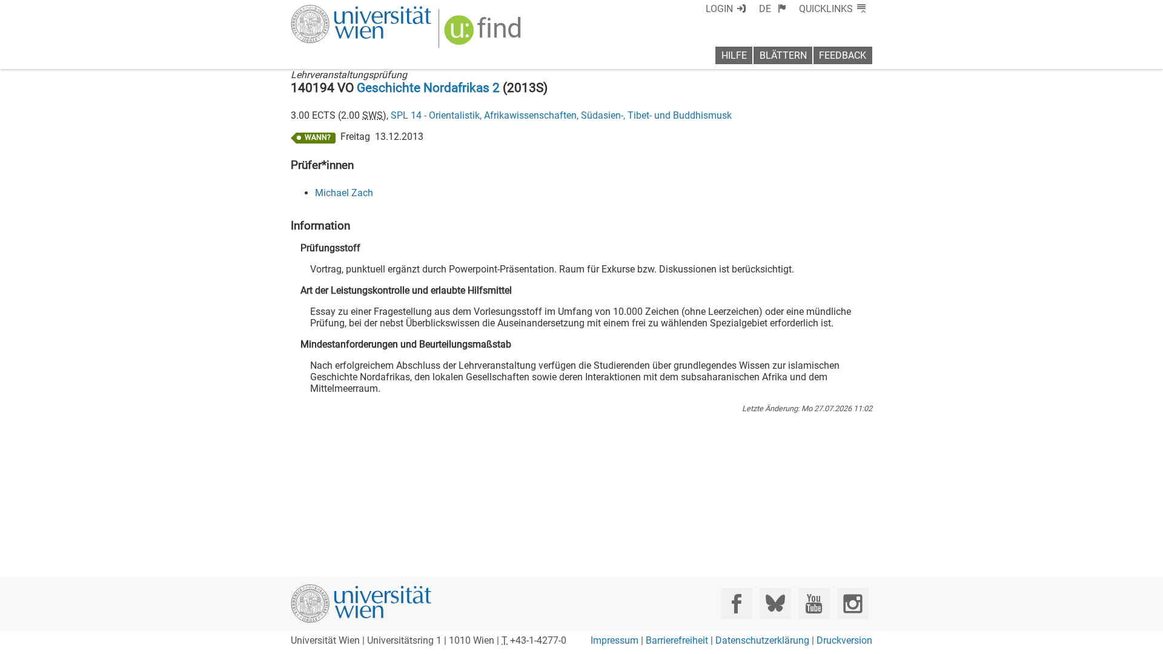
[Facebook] (736, 603)
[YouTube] (813, 603)
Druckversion (844, 640)
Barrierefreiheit (677, 640)
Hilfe (734, 55)
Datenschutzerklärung (762, 640)
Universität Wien (332, 10)
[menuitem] (772, 9)
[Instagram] (852, 603)
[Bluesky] (775, 603)
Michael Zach (344, 193)
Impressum (614, 640)
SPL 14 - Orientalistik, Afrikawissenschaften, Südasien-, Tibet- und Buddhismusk (561, 115)
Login (719, 9)
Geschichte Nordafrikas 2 (428, 88)
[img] (484, 34)
